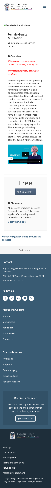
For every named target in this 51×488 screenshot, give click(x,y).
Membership (9, 322)
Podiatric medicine (11, 381)
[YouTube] (24, 298)
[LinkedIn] (18, 298)
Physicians (8, 358)
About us (7, 316)
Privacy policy (9, 457)
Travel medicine (10, 376)
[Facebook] (5, 298)
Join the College (18, 221)
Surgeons (7, 364)
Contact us (8, 339)
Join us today (23, 418)
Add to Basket (24, 191)
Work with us (9, 333)
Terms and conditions (13, 462)
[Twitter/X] (31, 298)
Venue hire (8, 327)
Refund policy (9, 467)
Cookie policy (9, 452)
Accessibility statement (14, 472)
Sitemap (7, 447)
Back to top (24, 250)
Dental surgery (10, 370)
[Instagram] (11, 298)
